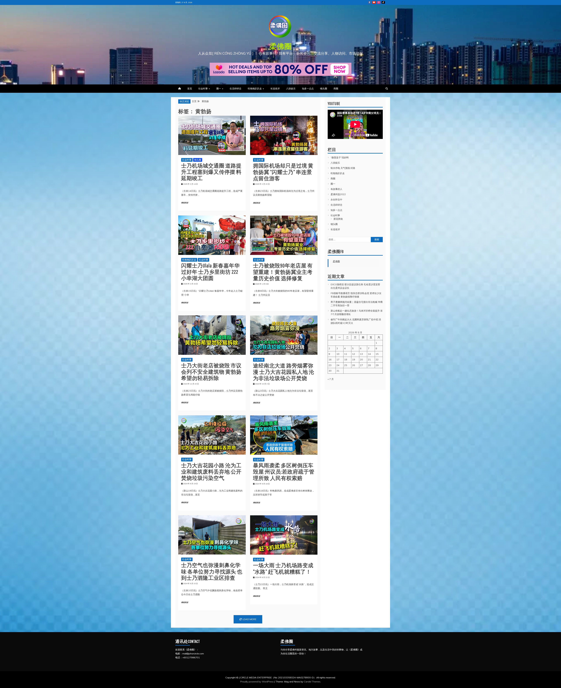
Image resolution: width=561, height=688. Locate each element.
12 (353, 353)
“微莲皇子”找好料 (340, 157)
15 (377, 353)
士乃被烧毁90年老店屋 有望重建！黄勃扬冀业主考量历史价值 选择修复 (283, 271)
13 (361, 353)
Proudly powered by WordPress (257, 681)
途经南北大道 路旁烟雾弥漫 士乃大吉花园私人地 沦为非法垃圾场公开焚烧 (283, 372)
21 (369, 359)
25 (345, 365)
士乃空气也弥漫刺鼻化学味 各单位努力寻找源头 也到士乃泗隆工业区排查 (211, 571)
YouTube (374, 2)
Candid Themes (312, 681)
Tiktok (383, 2)
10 (337, 353)
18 (345, 359)
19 (353, 359)
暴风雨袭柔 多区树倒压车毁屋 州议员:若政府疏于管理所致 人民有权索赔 (283, 471)
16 (330, 359)
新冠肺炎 (338, 218)
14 (369, 353)
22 (377, 359)
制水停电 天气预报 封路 (343, 168)
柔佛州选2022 (338, 194)
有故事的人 (336, 189)
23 (330, 365)
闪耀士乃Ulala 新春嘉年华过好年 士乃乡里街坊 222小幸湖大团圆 (210, 271)
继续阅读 (184, 203)
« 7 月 (331, 379)
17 (337, 359)
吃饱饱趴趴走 (255, 88)
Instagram (378, 2)
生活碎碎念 (235, 88)
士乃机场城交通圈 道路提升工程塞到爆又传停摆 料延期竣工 (211, 172)
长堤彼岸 (275, 88)
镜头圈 (323, 88)
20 (361, 359)
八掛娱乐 (291, 88)
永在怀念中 (336, 199)
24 (337, 365)
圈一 (218, 88)
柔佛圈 (280, 46)
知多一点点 (308, 88)
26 (353, 365)
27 (361, 365)
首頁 (189, 88)
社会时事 (203, 88)
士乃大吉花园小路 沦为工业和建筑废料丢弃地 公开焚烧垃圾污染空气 (211, 471)
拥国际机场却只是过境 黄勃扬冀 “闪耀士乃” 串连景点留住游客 (283, 172)
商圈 (336, 88)
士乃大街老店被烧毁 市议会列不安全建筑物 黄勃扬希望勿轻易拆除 (211, 371)
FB (369, 2)
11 (345, 353)
